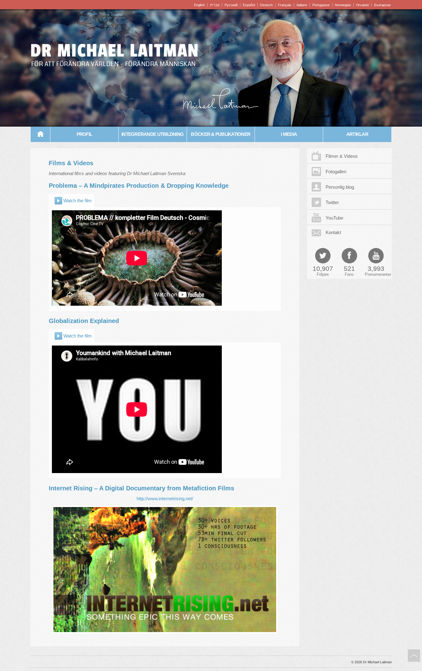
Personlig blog (340, 187)
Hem (40, 134)
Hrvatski (362, 5)
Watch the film (77, 200)
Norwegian (343, 5)
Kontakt (333, 232)
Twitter (332, 202)
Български (382, 5)
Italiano (302, 5)
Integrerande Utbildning (152, 134)
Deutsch (266, 5)
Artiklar (357, 134)
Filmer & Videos (342, 156)
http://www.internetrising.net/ (165, 498)
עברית (214, 5)
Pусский (231, 5)
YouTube (334, 217)
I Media (289, 134)
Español (249, 5)
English (199, 5)
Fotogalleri (336, 171)
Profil (84, 134)
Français (284, 5)
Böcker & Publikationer (220, 134)
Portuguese (321, 5)
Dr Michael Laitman (114, 51)
